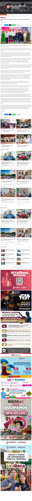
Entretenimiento (22, 12)
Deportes (18, 12)
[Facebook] (30, 0)
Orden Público (14, 12)
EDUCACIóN (2, 161)
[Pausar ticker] (31, 14)
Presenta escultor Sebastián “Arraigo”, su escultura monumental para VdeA (10, 250)
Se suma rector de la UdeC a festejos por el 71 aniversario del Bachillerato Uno (8, 181)
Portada (2, 12)
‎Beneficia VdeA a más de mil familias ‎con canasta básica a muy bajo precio (23, 146)
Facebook (7, 114)
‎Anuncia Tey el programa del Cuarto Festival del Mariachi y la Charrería (7, 131)
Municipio (5, 12)
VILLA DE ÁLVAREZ (3, 17)
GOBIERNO (18, 161)
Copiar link (19, 114)
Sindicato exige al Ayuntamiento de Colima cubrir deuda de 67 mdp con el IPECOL (23, 181)
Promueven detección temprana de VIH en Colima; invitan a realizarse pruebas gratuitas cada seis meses (8, 200)
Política (9, 12)
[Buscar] (30, 13)
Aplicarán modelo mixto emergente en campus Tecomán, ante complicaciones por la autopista (10, 263)
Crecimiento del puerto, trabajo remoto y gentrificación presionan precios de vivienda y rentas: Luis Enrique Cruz (8, 163)
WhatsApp (14, 114)
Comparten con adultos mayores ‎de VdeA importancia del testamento (7, 146)
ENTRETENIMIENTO (3, 129)
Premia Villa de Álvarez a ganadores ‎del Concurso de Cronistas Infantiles (23, 131)
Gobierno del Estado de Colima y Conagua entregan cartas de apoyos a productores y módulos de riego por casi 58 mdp (23, 163)
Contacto (27, 12)
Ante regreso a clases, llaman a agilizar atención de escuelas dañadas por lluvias (23, 199)
